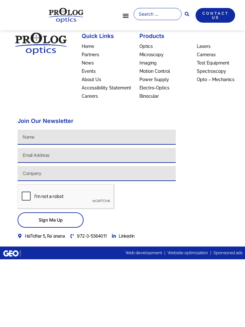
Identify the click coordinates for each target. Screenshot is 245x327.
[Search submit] (187, 14)
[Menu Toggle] (125, 15)
